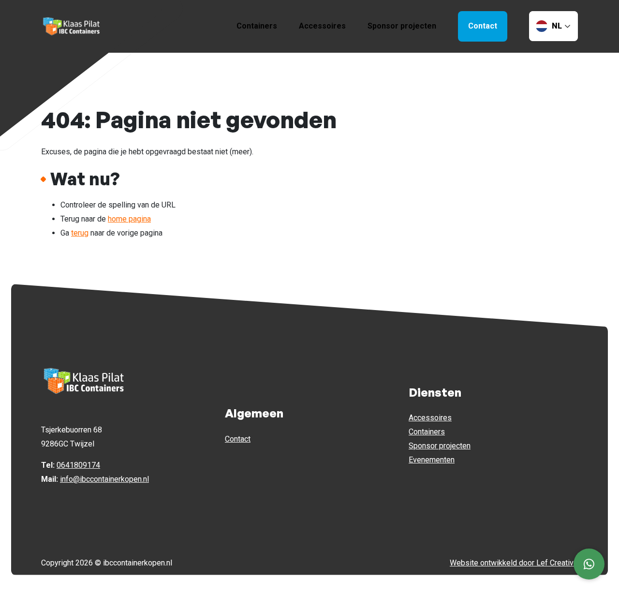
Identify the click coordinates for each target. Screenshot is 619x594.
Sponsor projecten (402, 25)
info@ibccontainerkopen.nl (104, 479)
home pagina (129, 218)
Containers (256, 25)
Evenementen (432, 459)
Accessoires (322, 25)
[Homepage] (71, 25)
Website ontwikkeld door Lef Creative (514, 562)
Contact (238, 439)
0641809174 (78, 465)
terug (79, 233)
